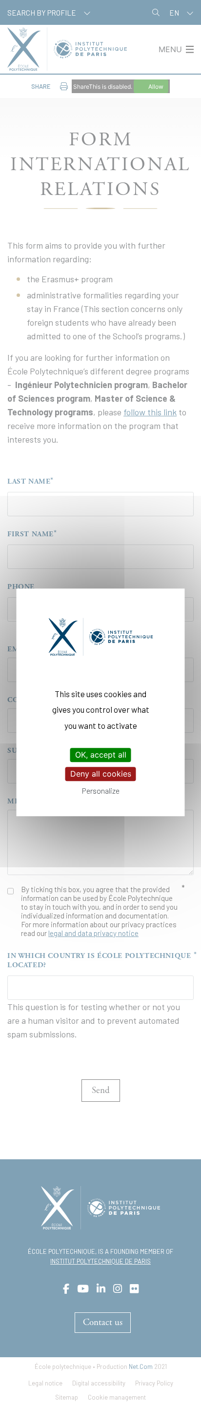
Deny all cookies (100, 774)
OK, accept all (100, 755)
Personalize (101, 791)
